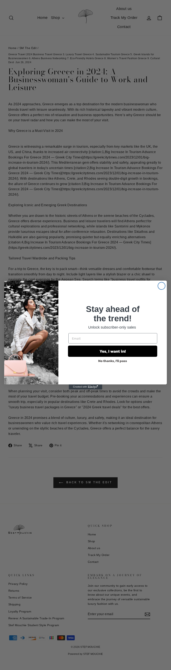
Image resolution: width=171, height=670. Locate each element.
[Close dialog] (161, 286)
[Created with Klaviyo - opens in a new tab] (85, 386)
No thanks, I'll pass (112, 360)
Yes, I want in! (112, 351)
